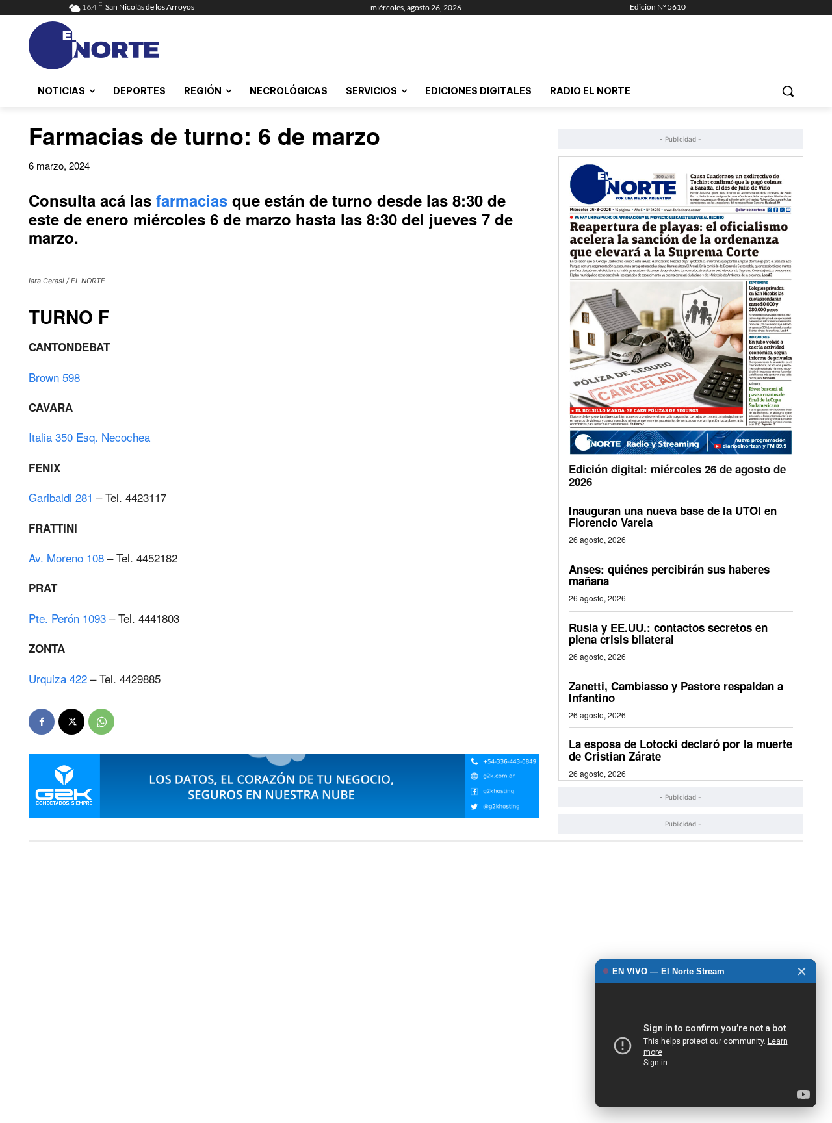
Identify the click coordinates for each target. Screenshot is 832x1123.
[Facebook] (42, 722)
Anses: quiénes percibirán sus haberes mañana (669, 575)
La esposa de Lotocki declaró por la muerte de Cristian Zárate (680, 750)
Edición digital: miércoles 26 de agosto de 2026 (677, 475)
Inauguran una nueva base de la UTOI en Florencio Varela (673, 517)
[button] (787, 91)
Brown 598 (54, 377)
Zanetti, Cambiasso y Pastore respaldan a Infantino (676, 692)
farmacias (194, 200)
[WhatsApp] (101, 722)
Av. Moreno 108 (68, 557)
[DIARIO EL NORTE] (145, 45)
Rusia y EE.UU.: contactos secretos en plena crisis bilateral (668, 634)
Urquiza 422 (59, 678)
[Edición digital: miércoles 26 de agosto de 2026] (681, 309)
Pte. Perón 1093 (67, 618)
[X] (71, 722)
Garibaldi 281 (61, 497)
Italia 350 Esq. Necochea (89, 437)
